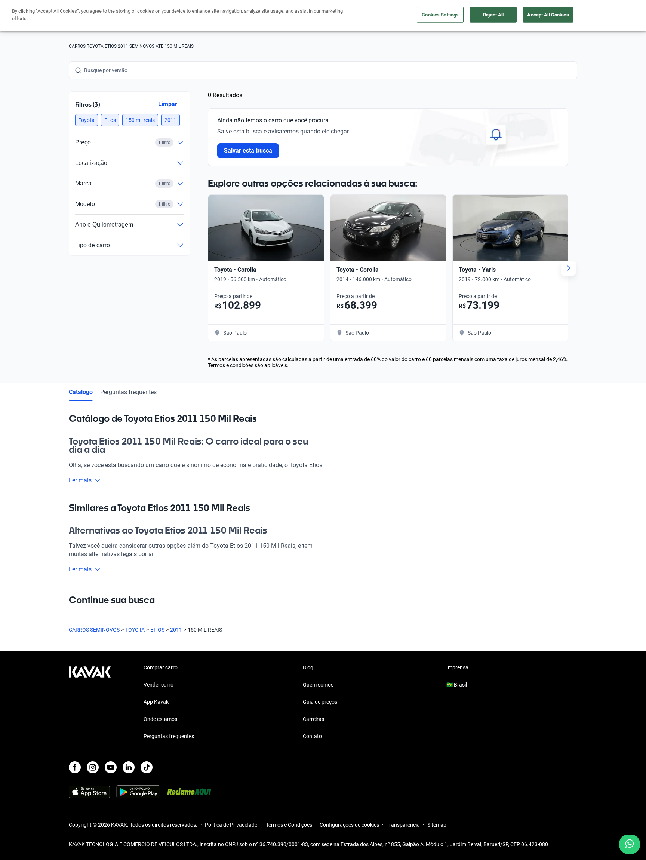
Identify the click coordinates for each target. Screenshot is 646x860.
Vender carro (158, 685)
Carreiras (313, 719)
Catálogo (81, 392)
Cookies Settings (440, 15)
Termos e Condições (289, 825)
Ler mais (80, 480)
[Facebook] (75, 767)
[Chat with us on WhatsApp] (629, 844)
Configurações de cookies (349, 825)
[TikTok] (147, 767)
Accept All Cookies (548, 15)
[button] (86, 120)
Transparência (403, 825)
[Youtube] (111, 767)
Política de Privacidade (231, 825)
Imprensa (457, 667)
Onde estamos (160, 719)
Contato (312, 736)
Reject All (493, 15)
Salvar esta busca (248, 150)
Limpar (167, 104)
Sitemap (436, 825)
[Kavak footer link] (90, 702)
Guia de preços (320, 702)
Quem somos (318, 685)
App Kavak (156, 702)
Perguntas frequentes (128, 392)
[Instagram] (93, 767)
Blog (308, 667)
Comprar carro (161, 667)
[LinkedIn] (129, 767)
